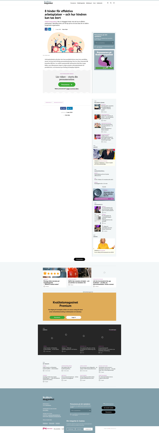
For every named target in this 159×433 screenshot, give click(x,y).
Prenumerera (73, 3)
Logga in (74, 317)
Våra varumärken (57, 428)
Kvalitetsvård (99, 3)
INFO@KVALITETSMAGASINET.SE (55, 416)
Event (94, 3)
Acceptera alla (88, 429)
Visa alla (104, 186)
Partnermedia (51, 423)
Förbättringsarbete (81, 3)
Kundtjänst (64, 428)
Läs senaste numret (108, 407)
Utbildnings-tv (89, 3)
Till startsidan (79, 259)
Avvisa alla (79, 429)
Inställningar (70, 429)
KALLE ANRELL (45, 410)
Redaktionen (45, 423)
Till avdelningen (112, 329)
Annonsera (58, 423)
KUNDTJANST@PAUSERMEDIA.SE (54, 415)
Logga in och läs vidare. (72, 89)
